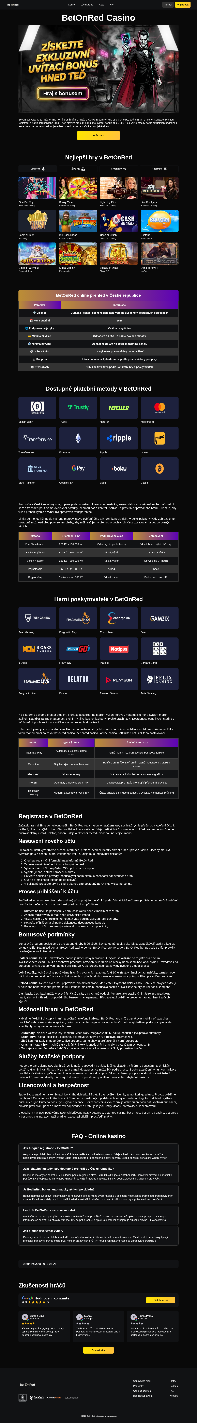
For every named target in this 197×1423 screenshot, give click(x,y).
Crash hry (116, 169)
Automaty (157, 169)
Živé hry (76, 169)
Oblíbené (35, 169)
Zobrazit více (98, 1350)
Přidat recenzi (161, 1300)
